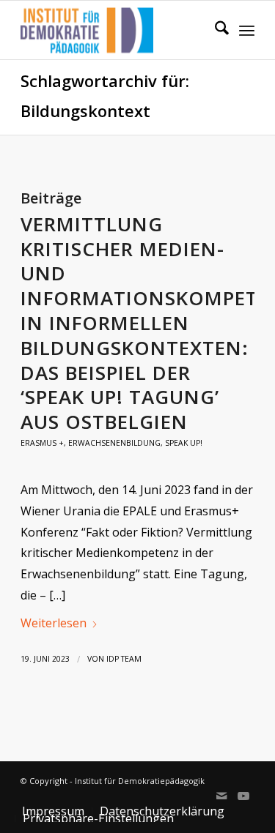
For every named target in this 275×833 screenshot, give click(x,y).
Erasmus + (42, 443)
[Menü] (246, 30)
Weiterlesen (54, 623)
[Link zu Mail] (221, 796)
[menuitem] (214, 30)
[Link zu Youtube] (243, 796)
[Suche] (214, 30)
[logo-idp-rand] (114, 30)
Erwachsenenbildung (114, 443)
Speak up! (183, 443)
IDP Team (124, 659)
